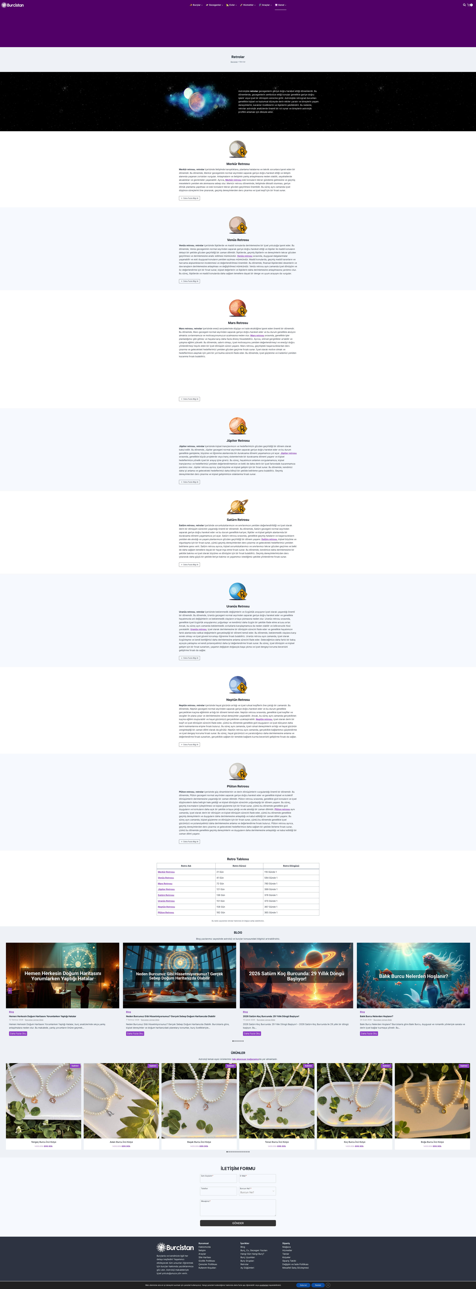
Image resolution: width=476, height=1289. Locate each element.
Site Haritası (205, 1257)
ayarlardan (264, 1285)
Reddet (318, 1285)
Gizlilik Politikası (207, 1260)
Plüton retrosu (282, 809)
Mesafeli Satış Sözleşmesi (295, 1267)
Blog (11, 1012)
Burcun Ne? (246, 1188)
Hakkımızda (205, 1247)
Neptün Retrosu (166, 906)
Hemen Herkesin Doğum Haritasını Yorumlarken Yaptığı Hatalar (42, 1016)
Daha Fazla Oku (18, 1034)
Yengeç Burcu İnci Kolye (43, 1142)
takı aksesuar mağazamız (245, 1059)
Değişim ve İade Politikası (295, 1264)
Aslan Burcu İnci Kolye (121, 1142)
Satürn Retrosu (166, 895)
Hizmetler (287, 1250)
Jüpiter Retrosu (166, 889)
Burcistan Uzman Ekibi (34, 1020)
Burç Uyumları (247, 1257)
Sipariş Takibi (289, 1260)
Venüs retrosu (244, 256)
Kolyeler (286, 1257)
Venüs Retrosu (166, 877)
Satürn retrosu (269, 539)
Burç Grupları (247, 1260)
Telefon (204, 1188)
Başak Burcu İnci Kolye (199, 1142)
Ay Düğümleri (247, 1267)
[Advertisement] (238, 28)
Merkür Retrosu (166, 872)
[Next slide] (466, 991)
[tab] (233, 1041)
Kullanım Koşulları (207, 1267)
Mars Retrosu (165, 883)
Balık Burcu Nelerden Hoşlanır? (376, 1016)
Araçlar (202, 1254)
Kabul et (303, 1285)
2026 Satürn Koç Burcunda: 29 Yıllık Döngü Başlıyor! (271, 1016)
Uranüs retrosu (198, 629)
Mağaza (286, 1247)
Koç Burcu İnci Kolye (354, 1142)
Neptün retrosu (264, 719)
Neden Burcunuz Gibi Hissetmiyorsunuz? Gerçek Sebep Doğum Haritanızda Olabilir (170, 1016)
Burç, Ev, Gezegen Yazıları (253, 1250)
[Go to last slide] (10, 991)
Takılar (285, 1254)
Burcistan (234, 62)
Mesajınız (206, 1201)
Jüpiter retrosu (289, 453)
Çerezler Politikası (208, 1264)
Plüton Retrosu (166, 912)
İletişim (202, 1250)
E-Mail (243, 1176)
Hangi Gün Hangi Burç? (252, 1254)
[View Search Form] (464, 4)
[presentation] (62, 975)
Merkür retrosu (233, 180)
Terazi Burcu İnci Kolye (277, 1142)
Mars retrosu (257, 335)
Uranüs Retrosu (166, 901)
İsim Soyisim (207, 1176)
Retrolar (244, 1264)
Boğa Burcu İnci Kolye (432, 1142)
